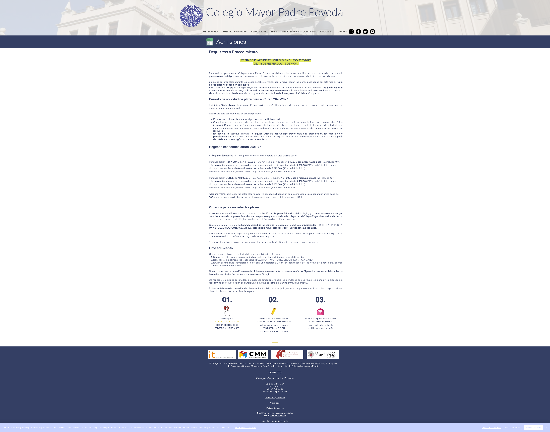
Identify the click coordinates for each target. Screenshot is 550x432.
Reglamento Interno (249, 219)
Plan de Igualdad (278, 415)
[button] (275, 403)
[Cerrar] (546, 427)
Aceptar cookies (533, 427)
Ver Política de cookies (245, 427)
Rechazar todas (512, 427)
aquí (265, 200)
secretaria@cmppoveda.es (227, 125)
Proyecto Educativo (223, 219)
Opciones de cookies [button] (491, 427)
